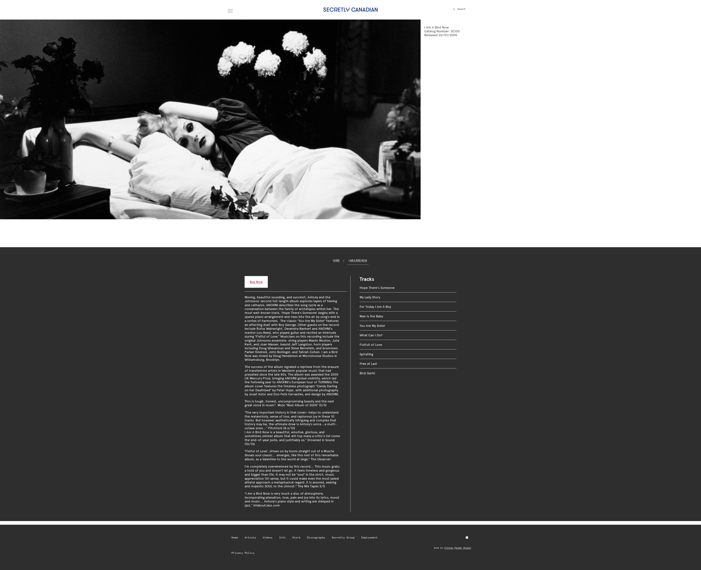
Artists (250, 537)
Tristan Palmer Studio (457, 548)
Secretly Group (343, 537)
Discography (316, 537)
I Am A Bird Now (358, 260)
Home (336, 260)
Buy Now (256, 282)
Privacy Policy (242, 552)
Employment (369, 537)
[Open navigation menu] (230, 10)
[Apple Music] (467, 537)
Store (296, 537)
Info (282, 537)
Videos (268, 537)
